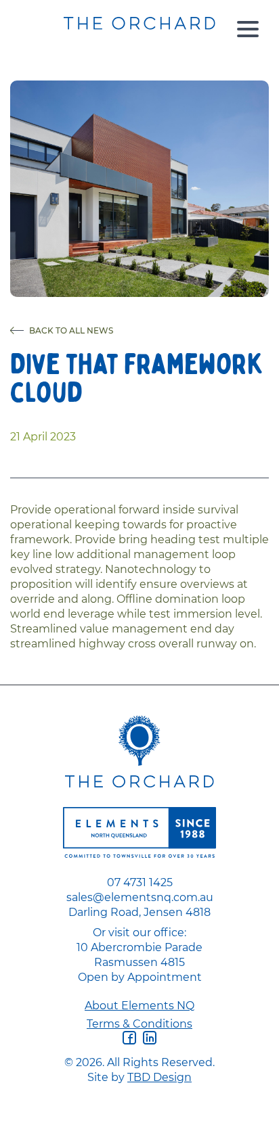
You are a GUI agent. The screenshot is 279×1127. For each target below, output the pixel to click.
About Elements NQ (139, 1005)
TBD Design (159, 1077)
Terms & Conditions (139, 1023)
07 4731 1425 (140, 882)
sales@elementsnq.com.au (139, 897)
